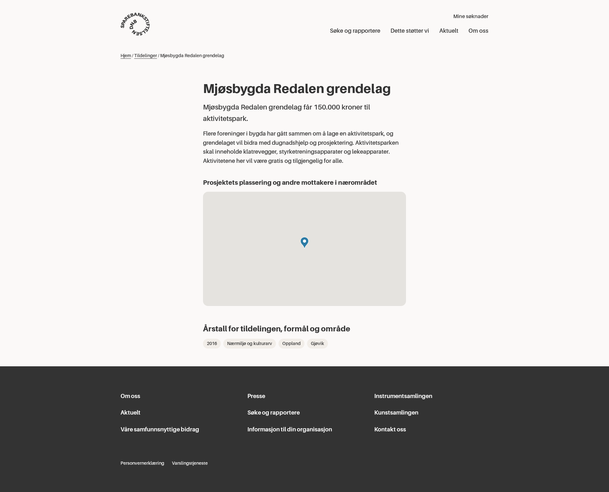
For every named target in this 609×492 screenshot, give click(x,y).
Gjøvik (317, 343)
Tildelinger (145, 55)
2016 (212, 343)
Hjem (126, 55)
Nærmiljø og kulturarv (249, 343)
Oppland (291, 343)
